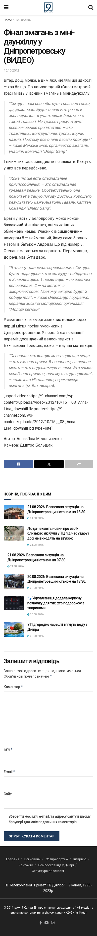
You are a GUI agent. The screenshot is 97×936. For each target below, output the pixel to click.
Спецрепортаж (57, 859)
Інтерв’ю (80, 859)
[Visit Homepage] (48, 7)
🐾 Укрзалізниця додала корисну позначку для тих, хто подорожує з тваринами (55, 603)
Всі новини (24, 20)
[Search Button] (90, 7)
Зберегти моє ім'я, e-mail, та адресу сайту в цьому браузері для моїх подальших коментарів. (50, 819)
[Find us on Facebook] (41, 923)
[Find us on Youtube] (46, 923)
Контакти (26, 865)
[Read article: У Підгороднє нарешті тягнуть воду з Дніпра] (14, 629)
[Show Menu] (6, 7)
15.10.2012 (11, 70)
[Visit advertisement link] (48, 479)
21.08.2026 (37, 518)
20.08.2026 (37, 588)
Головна (12, 859)
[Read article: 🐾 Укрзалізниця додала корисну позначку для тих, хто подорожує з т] (14, 603)
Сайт (8, 794)
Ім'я (8, 749)
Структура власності (48, 871)
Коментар (13, 686)
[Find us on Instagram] (53, 923)
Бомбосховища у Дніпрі (56, 865)
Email (10, 771)
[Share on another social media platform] (79, 464)
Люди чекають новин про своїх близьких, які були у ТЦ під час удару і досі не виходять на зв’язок (58, 533)
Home (8, 20)
